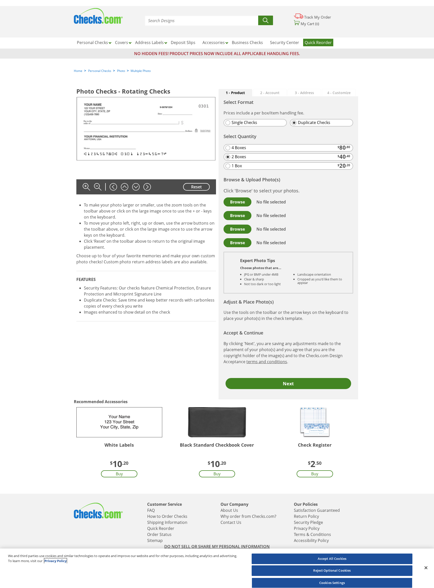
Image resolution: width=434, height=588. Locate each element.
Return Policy (306, 516)
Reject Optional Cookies (332, 570)
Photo (121, 71)
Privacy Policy (306, 528)
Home (78, 71)
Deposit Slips (183, 42)
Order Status (159, 534)
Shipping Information (167, 522)
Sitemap (155, 540)
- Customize (339, 92)
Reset (196, 187)
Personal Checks (99, 71)
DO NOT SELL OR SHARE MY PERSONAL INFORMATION (217, 546)
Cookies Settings (332, 582)
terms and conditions (266, 361)
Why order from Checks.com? (248, 516)
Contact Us (231, 522)
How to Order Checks (167, 516)
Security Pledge (308, 522)
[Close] (425, 567)
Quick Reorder (318, 42)
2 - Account (270, 92)
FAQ (151, 510)
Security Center (284, 42)
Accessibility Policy (311, 540)
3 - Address (304, 92)
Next (288, 384)
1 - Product (235, 92)
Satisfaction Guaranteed (317, 510)
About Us (229, 510)
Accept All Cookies (332, 558)
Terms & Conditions (312, 534)
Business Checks (247, 42)
